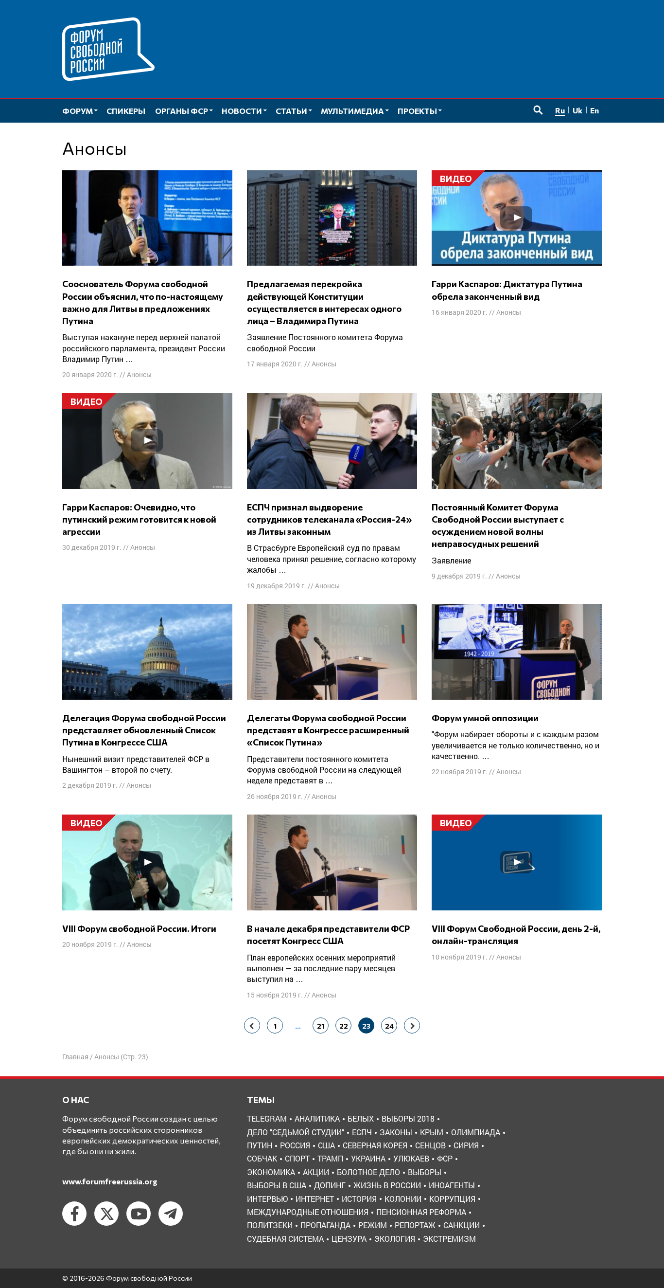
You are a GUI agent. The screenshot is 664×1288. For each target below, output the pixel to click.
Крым (431, 1132)
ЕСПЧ (362, 1132)
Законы (396, 1132)
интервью (267, 1199)
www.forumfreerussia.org (109, 1181)
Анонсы (139, 374)
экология (394, 1239)
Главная (75, 1056)
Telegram (267, 1118)
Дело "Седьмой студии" (295, 1132)
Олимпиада (475, 1132)
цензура (349, 1239)
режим (372, 1225)
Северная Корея (375, 1145)
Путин (259, 1145)
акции (316, 1172)
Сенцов (430, 1145)
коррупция (452, 1199)
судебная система (285, 1239)
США (326, 1145)
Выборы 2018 (408, 1118)
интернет (315, 1199)
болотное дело (368, 1172)
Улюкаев (411, 1158)
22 (343, 1026)
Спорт (297, 1158)
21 (320, 1026)
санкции (461, 1225)
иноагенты (452, 1185)
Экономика (271, 1172)
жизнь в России (387, 1185)
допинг (330, 1185)
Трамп (330, 1158)
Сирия (466, 1145)
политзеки (270, 1225)
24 (389, 1026)
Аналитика (317, 1118)
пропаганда (325, 1225)
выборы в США (276, 1185)
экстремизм (449, 1239)
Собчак (262, 1158)
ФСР (445, 1158)
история (359, 1199)
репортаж (415, 1225)
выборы (424, 1172)
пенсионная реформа (421, 1212)
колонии (402, 1199)
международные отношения (307, 1212)
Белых (361, 1118)
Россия (295, 1145)
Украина (368, 1158)
